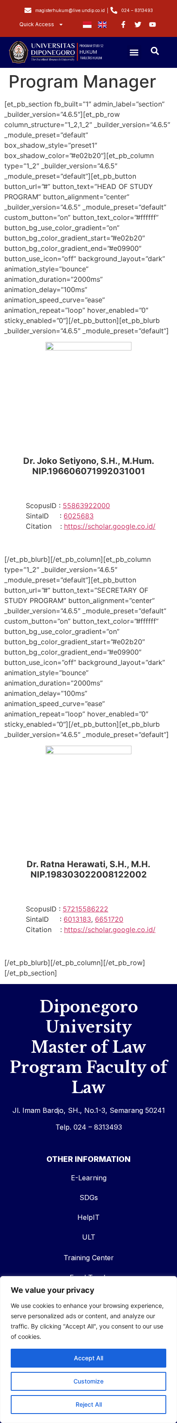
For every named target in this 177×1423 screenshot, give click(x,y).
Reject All (89, 1404)
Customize (88, 1381)
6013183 (77, 919)
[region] (88, 1349)
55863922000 (86, 505)
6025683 (79, 516)
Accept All (88, 1358)
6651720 (109, 919)
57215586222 (85, 909)
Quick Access (36, 24)
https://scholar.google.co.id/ (110, 526)
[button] (134, 52)
